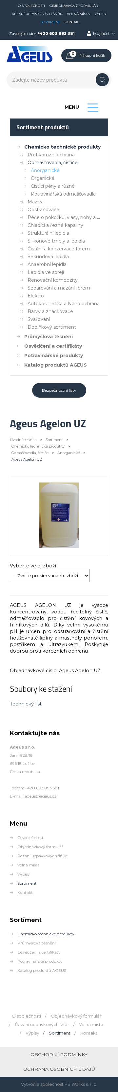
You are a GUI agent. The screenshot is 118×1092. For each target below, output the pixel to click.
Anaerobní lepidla (47, 264)
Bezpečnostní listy (59, 390)
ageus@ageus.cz (40, 796)
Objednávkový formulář (73, 6)
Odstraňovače (43, 210)
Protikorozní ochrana (51, 155)
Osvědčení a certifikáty (53, 346)
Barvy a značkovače (50, 311)
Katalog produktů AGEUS (55, 365)
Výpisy (100, 14)
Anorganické (45, 170)
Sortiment (50, 22)
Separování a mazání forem (59, 288)
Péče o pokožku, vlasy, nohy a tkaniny (71, 217)
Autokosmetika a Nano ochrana (64, 304)
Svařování (39, 319)
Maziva (36, 202)
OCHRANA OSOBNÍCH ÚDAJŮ (59, 1069)
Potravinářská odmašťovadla (63, 194)
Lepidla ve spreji (46, 272)
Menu (72, 107)
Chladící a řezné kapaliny (55, 225)
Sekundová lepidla (48, 257)
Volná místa (78, 14)
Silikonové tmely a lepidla (56, 241)
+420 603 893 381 (56, 33)
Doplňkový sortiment (52, 327)
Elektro (36, 296)
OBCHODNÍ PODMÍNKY (59, 1054)
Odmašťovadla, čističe (53, 163)
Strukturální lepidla (48, 233)
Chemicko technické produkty (62, 147)
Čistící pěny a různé (53, 186)
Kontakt (72, 22)
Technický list (26, 704)
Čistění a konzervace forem (59, 249)
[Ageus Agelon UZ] (59, 546)
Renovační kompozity (53, 280)
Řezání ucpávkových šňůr (37, 14)
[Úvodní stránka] (29, 61)
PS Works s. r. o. (81, 1084)
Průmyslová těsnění (48, 337)
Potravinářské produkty (53, 355)
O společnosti (31, 6)
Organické (42, 178)
